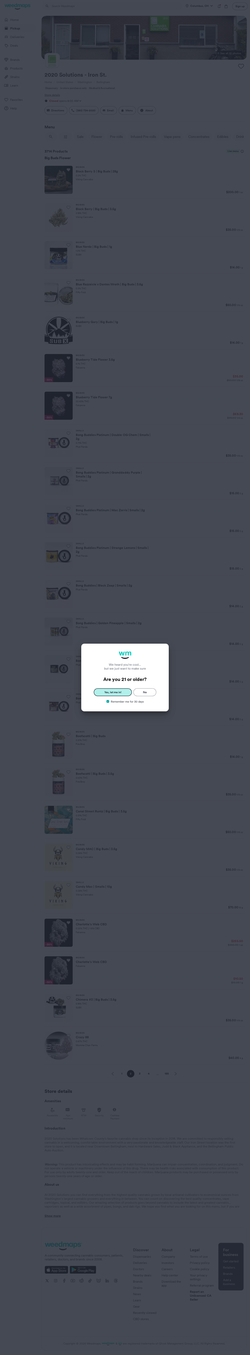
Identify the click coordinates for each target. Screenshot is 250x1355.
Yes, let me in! (112, 692)
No (145, 692)
